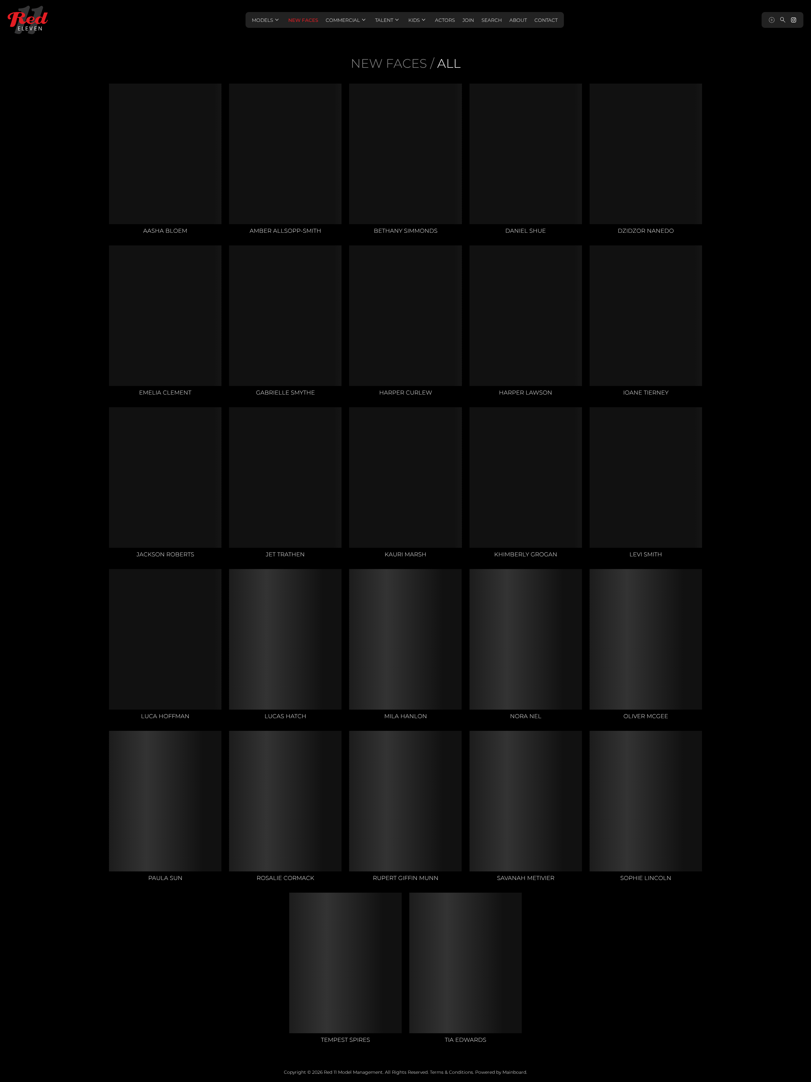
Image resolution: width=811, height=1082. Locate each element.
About (518, 20)
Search (492, 20)
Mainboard (514, 1072)
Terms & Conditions (451, 1072)
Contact (546, 20)
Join (468, 20)
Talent (388, 20)
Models (266, 20)
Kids (417, 20)
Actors (445, 20)
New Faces (303, 20)
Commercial (346, 20)
